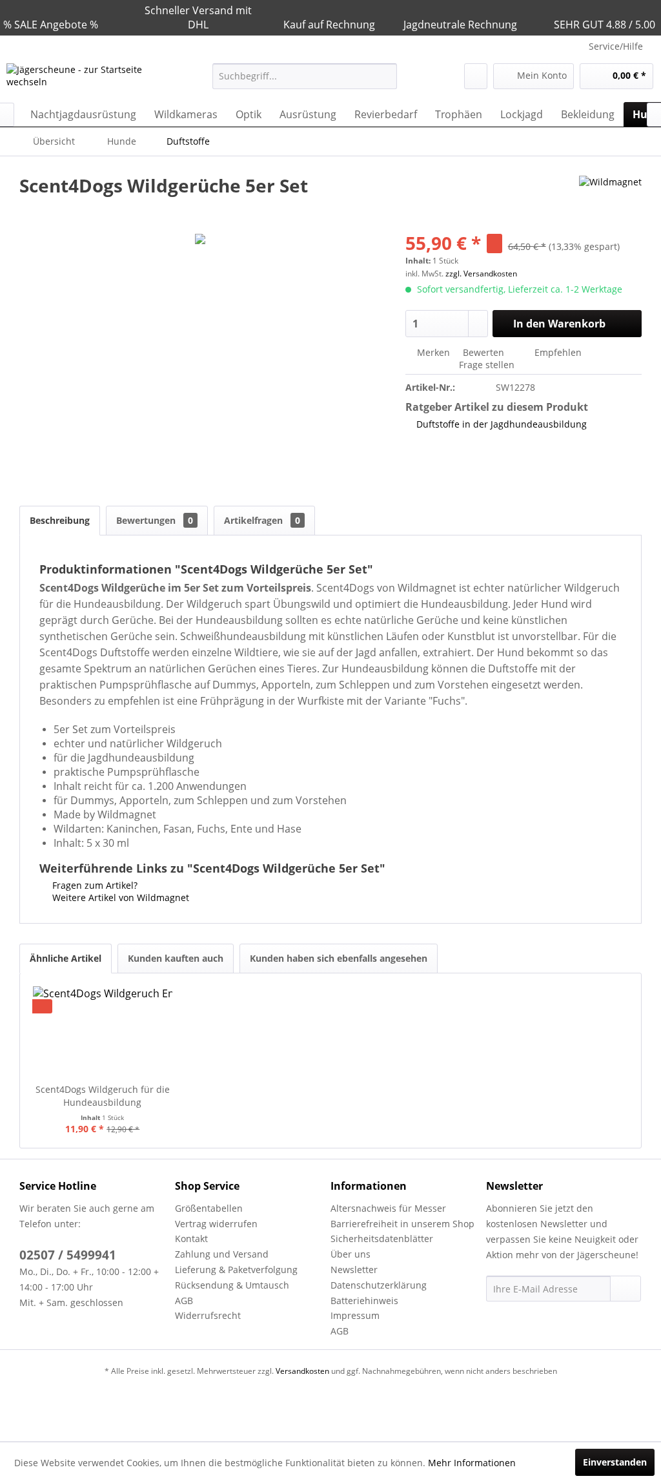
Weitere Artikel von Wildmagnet (119, 897)
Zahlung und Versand (222, 1254)
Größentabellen (209, 1208)
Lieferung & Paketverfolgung (236, 1269)
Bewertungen (154, 520)
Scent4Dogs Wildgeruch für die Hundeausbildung (103, 1095)
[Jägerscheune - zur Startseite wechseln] (85, 79)
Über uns (350, 1254)
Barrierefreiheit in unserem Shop (402, 1224)
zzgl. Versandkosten (481, 273)
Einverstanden (615, 1462)
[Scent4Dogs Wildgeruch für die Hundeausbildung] (102, 1031)
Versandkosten (302, 1370)
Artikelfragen (262, 520)
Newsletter (354, 1269)
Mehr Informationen (472, 1463)
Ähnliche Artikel (65, 958)
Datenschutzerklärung (378, 1285)
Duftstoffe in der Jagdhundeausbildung (501, 424)
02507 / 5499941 (67, 1255)
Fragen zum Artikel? (93, 885)
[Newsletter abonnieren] (625, 1289)
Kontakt (191, 1238)
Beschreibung (60, 520)
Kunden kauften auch (175, 958)
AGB (184, 1300)
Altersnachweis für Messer (388, 1208)
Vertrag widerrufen (216, 1224)
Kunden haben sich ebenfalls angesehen (338, 958)
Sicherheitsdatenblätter (381, 1238)
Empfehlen (557, 352)
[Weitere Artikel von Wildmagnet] (610, 198)
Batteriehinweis (364, 1300)
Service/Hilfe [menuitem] (616, 46)
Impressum (355, 1315)
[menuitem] (305, 76)
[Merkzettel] (475, 76)
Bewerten (483, 352)
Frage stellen (486, 364)
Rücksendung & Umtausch (232, 1285)
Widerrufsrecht (208, 1315)
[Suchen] (385, 76)
